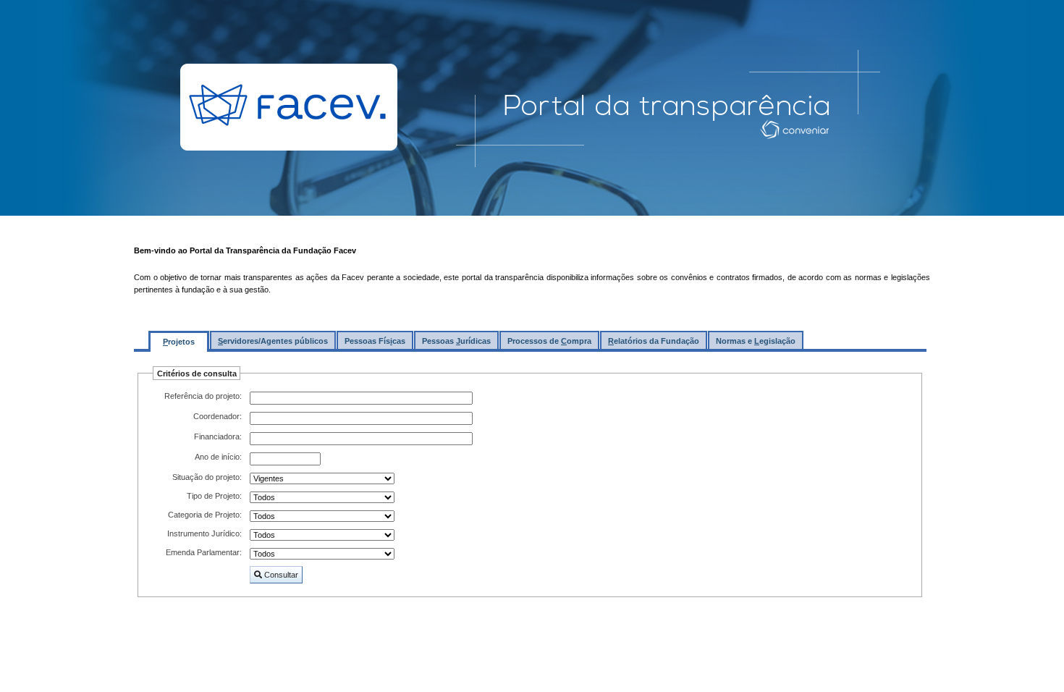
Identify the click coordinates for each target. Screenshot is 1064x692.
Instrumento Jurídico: (204, 533)
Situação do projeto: (207, 477)
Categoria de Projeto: (205, 514)
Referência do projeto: (203, 396)
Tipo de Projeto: (214, 495)
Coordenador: (217, 416)
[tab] (178, 341)
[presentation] (179, 340)
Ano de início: (218, 456)
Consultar (279, 574)
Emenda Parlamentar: (204, 552)
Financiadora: (218, 436)
